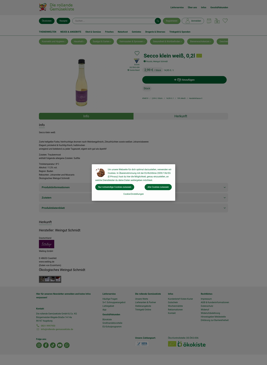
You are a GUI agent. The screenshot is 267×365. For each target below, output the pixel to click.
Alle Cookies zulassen (158, 187)
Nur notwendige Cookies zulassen (114, 187)
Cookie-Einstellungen (133, 194)
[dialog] (133, 182)
